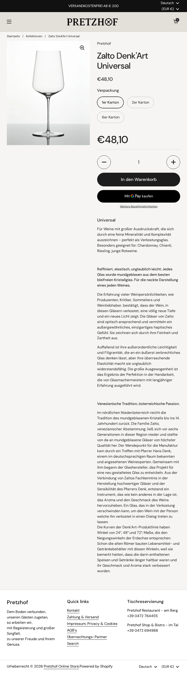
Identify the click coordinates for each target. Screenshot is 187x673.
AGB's (72, 630)
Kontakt (73, 610)
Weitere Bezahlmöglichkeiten (139, 206)
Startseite (13, 36)
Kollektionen (34, 36)
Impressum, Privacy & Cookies (92, 623)
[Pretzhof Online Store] (92, 22)
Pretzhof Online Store (61, 666)
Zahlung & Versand (83, 617)
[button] (175, 21)
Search (73, 643)
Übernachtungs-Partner (87, 636)
